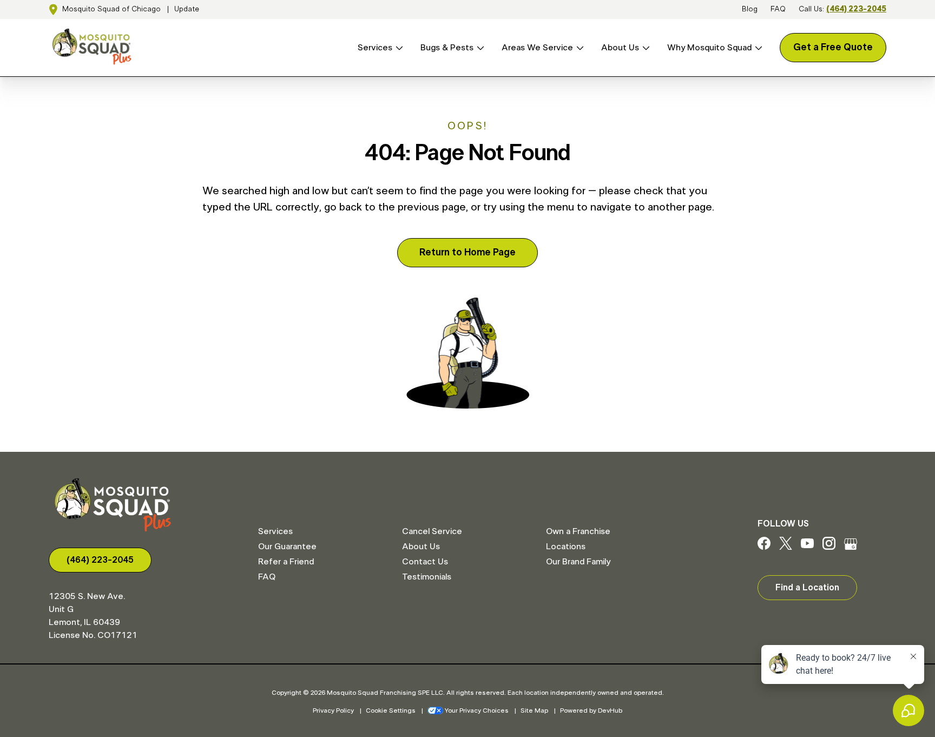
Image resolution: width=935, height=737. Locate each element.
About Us (620, 47)
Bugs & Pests (446, 47)
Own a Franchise (578, 531)
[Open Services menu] (397, 48)
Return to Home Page (467, 253)
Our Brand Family (578, 561)
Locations (565, 546)
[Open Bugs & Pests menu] (478, 48)
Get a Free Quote (833, 47)
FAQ (778, 9)
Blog (750, 9)
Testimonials (426, 577)
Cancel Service (432, 531)
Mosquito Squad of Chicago (111, 9)
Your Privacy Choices (477, 710)
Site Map (534, 710)
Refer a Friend (286, 561)
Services (375, 47)
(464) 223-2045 (856, 9)
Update (186, 9)
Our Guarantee (287, 546)
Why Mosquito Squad (709, 47)
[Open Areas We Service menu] (578, 48)
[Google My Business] (850, 547)
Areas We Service (537, 47)
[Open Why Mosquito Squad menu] (757, 48)
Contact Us (425, 561)
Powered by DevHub (591, 710)
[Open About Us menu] (644, 48)
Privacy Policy (333, 710)
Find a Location (807, 587)
